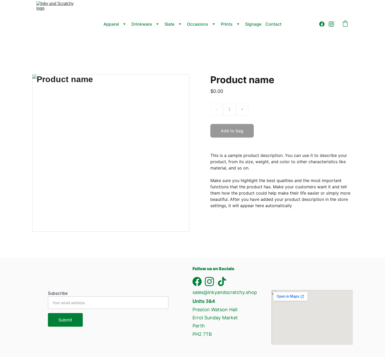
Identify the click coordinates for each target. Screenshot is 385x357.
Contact (273, 24)
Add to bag (232, 130)
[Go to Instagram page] (331, 24)
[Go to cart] (345, 24)
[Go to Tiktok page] (222, 281)
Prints (227, 24)
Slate (169, 24)
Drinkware (141, 24)
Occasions (197, 24)
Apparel (111, 24)
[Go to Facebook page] (324, 24)
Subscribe (58, 293)
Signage (253, 24)
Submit (65, 319)
